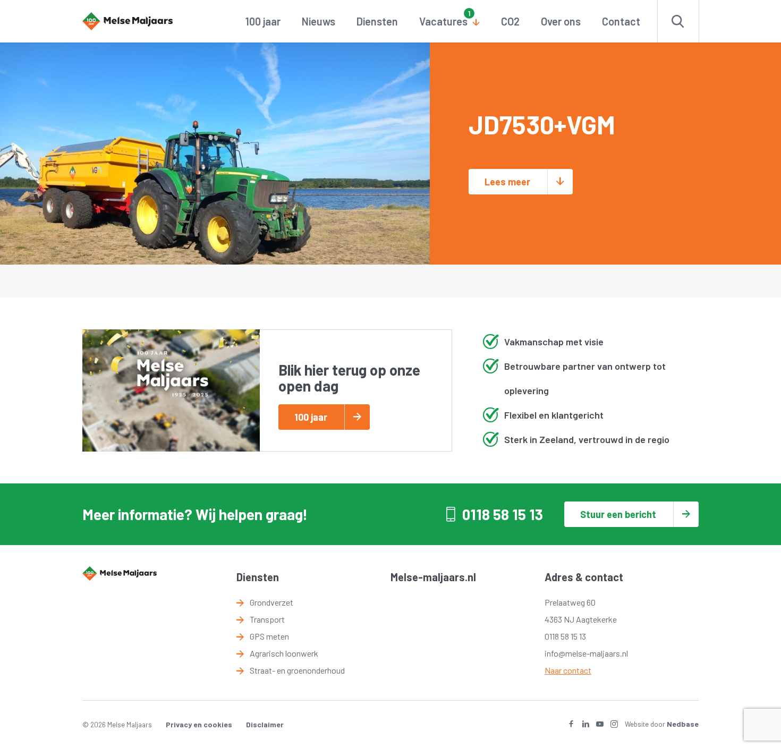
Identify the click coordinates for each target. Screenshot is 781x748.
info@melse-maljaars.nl (586, 653)
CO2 (510, 21)
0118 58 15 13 (502, 514)
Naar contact (568, 670)
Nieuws (318, 21)
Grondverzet (271, 602)
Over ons (561, 21)
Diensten (377, 21)
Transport (267, 619)
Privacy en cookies (199, 724)
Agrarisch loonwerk (284, 653)
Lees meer (507, 182)
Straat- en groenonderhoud (297, 670)
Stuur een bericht (618, 514)
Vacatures (443, 21)
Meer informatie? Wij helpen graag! (195, 514)
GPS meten (269, 636)
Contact (621, 21)
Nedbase (683, 723)
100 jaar (263, 21)
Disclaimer (265, 724)
